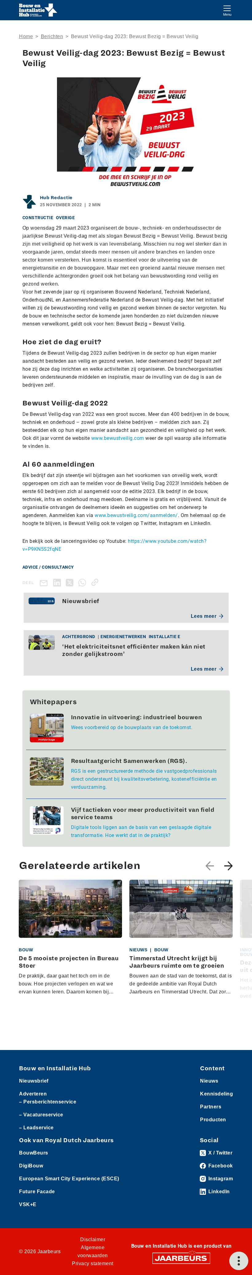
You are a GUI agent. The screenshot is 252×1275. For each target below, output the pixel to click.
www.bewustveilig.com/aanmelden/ (136, 515)
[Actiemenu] (238, 1261)
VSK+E (28, 1204)
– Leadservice (36, 1127)
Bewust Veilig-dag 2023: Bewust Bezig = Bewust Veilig (135, 36)
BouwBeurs (33, 1152)
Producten (213, 1119)
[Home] (38, 10)
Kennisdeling (216, 1093)
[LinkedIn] (58, 582)
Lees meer (204, 616)
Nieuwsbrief (34, 1081)
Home (26, 36)
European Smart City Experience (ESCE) (69, 1178)
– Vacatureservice (41, 1114)
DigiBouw (31, 1165)
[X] (71, 582)
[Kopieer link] (96, 582)
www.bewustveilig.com (117, 438)
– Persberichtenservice (47, 1101)
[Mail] (45, 582)
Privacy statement (92, 1263)
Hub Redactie (56, 197)
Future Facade (37, 1191)
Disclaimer (92, 1239)
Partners (210, 1106)
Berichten (52, 36)
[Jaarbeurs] (181, 1258)
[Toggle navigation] (227, 10)
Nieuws (209, 1081)
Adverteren (33, 1093)
